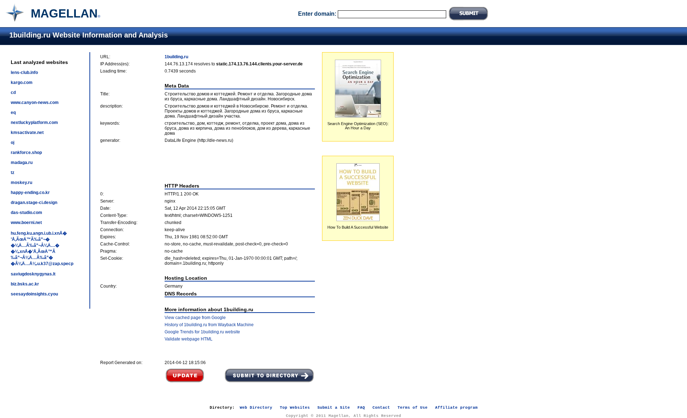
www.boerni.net (26, 222)
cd (13, 92)
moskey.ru (21, 182)
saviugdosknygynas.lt (33, 274)
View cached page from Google (195, 317)
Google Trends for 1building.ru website (202, 331)
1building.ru (176, 56)
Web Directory (256, 407)
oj (12, 142)
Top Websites (295, 407)
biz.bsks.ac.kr (25, 284)
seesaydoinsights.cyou (34, 294)
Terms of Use (413, 407)
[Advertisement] (207, 163)
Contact (381, 407)
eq (13, 112)
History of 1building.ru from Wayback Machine (209, 324)
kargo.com (22, 82)
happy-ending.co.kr (30, 192)
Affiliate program (456, 407)
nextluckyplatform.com (34, 122)
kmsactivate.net (27, 132)
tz (12, 172)
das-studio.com (26, 212)
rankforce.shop (26, 152)
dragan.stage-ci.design (34, 202)
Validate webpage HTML (189, 339)
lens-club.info (24, 72)
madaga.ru (22, 162)
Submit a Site (333, 407)
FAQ (361, 407)
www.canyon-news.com (35, 102)
